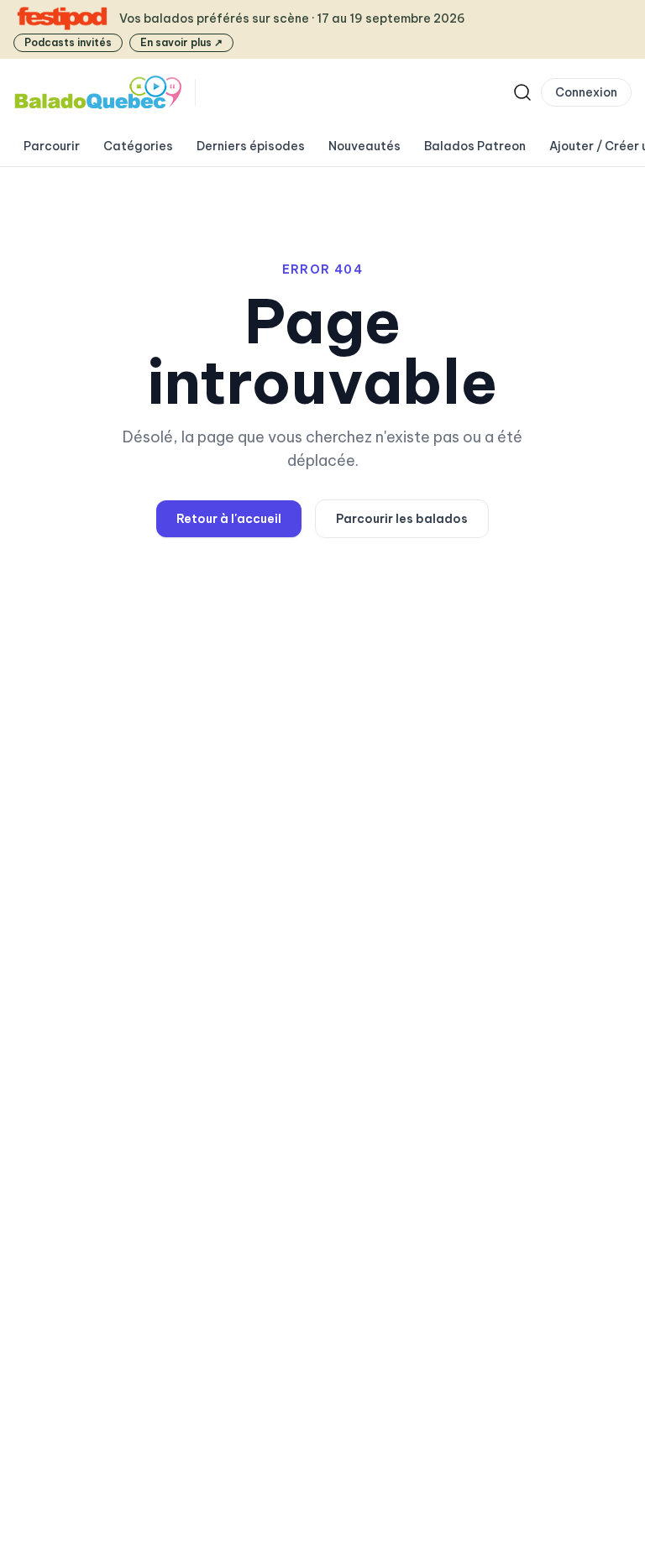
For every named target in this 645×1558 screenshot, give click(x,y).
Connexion (586, 92)
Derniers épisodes (251, 146)
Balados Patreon (475, 146)
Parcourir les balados (402, 518)
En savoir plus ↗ (181, 42)
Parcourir (52, 146)
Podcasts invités (68, 42)
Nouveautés (364, 146)
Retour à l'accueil (228, 518)
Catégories (138, 146)
